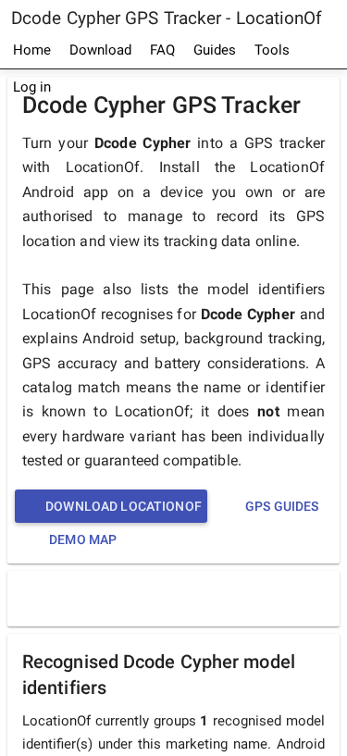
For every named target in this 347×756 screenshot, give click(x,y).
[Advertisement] (178, 598)
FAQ (162, 50)
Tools (272, 50)
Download (100, 50)
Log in (32, 87)
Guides (214, 50)
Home (32, 50)
